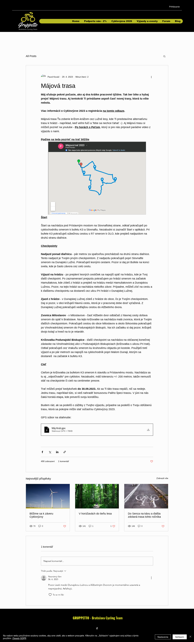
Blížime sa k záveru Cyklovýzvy (41, 515)
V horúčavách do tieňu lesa (95, 513)
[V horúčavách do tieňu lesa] (97, 496)
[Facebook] (97, 628)
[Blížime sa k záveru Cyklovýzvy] (48, 496)
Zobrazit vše (162, 478)
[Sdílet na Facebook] (42, 452)
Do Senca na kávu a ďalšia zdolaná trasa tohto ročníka (144, 515)
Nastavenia (162, 636)
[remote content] (97, 178)
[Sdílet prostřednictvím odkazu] (64, 452)
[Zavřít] (190, 637)
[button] (164, 56)
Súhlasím (179, 636)
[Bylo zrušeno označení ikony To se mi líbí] (50, 594)
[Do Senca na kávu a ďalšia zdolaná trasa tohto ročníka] (146, 496)
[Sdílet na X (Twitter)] (49, 452)
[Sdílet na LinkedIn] (57, 452)
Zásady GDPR (19, 638)
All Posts (31, 56)
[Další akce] (151, 77)
